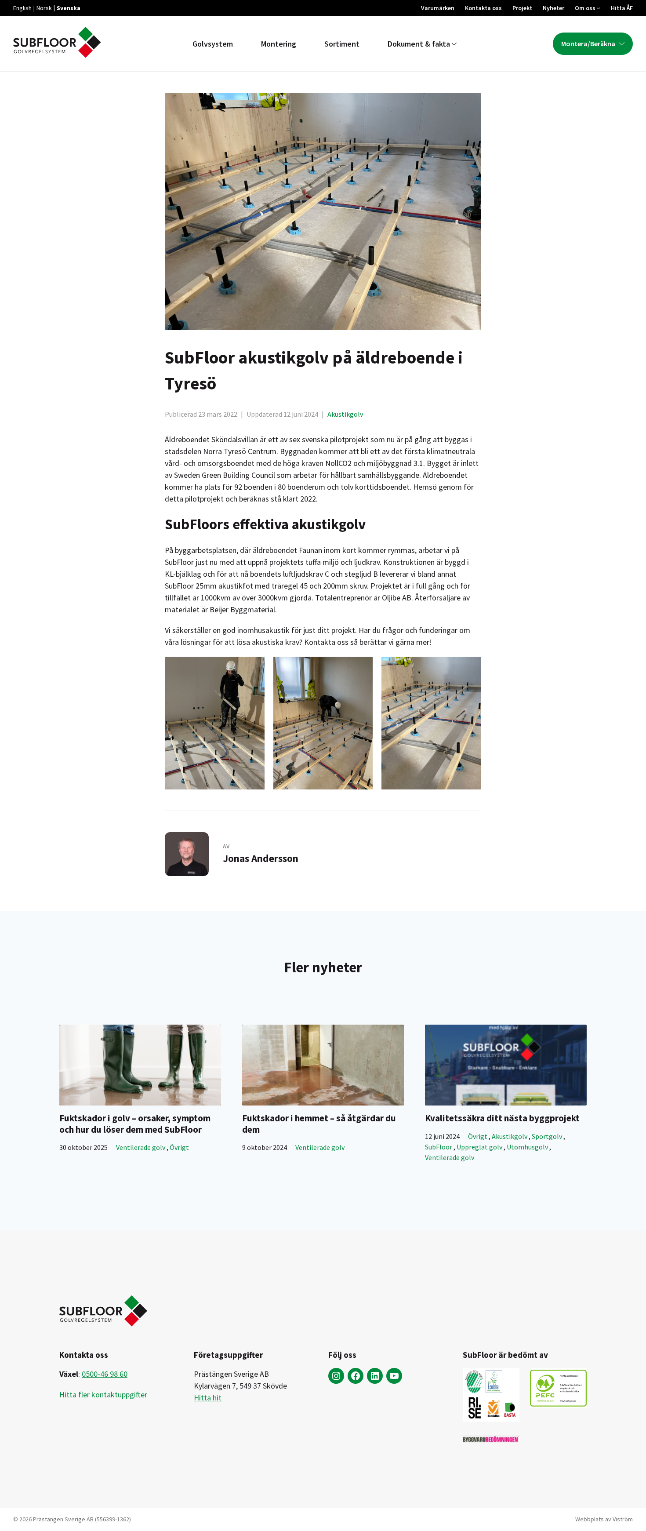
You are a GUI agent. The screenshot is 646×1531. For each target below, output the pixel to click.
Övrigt (179, 1147)
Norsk (44, 8)
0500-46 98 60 (104, 1374)
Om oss (585, 8)
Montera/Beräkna (588, 43)
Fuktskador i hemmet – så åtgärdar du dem (319, 1123)
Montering (278, 44)
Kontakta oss (483, 8)
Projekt (522, 8)
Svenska (68, 8)
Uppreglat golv (480, 1146)
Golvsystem (212, 44)
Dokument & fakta (419, 44)
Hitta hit (207, 1398)
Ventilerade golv (141, 1147)
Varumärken (437, 8)
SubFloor (439, 1146)
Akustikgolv (345, 414)
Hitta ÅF (622, 8)
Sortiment (341, 44)
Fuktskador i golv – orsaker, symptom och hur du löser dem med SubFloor (134, 1123)
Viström (623, 1519)
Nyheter (553, 8)
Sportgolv (547, 1136)
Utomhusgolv (528, 1146)
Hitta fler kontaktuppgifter (103, 1394)
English (22, 8)
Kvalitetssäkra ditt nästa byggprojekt (502, 1118)
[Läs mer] (140, 1065)
